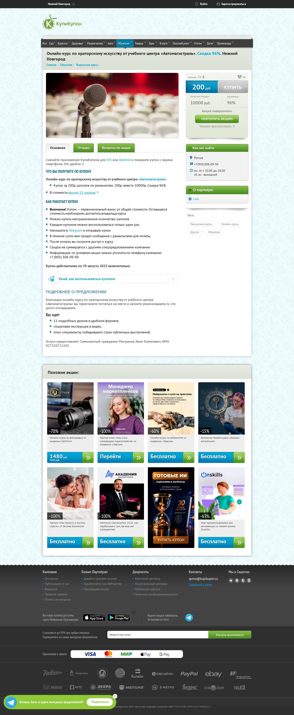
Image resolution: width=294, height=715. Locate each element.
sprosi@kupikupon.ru (203, 579)
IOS (109, 160)
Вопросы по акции (116, 147)
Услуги (164, 43)
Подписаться (99, 702)
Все (44, 43)
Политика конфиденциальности (156, 594)
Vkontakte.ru (237, 580)
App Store (94, 617)
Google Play (119, 617)
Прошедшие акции (96, 589)
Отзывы (84, 147)
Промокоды (225, 43)
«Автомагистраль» (152, 179)
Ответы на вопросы (58, 599)
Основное (57, 147)
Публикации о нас (57, 584)
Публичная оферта (147, 589)
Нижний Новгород (59, 4)
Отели (199, 43)
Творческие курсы (201, 224)
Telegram (75, 230)
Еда (52, 43)
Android (125, 160)
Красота (63, 43)
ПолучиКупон (182, 43)
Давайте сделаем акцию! (100, 578)
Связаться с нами (200, 584)
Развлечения (96, 43)
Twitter (243, 580)
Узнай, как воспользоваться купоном (87, 279)
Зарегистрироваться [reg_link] (233, 4)
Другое (194, 232)
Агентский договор (147, 578)
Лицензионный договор (151, 584)
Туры (153, 43)
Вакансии (51, 589)
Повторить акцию (217, 118)
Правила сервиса (56, 594)
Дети (211, 43)
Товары (140, 43)
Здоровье (78, 43)
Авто (111, 43)
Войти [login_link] (203, 4)
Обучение (125, 43)
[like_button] (240, 77)
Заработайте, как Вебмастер (103, 584)
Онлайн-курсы (230, 224)
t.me (196, 199)
